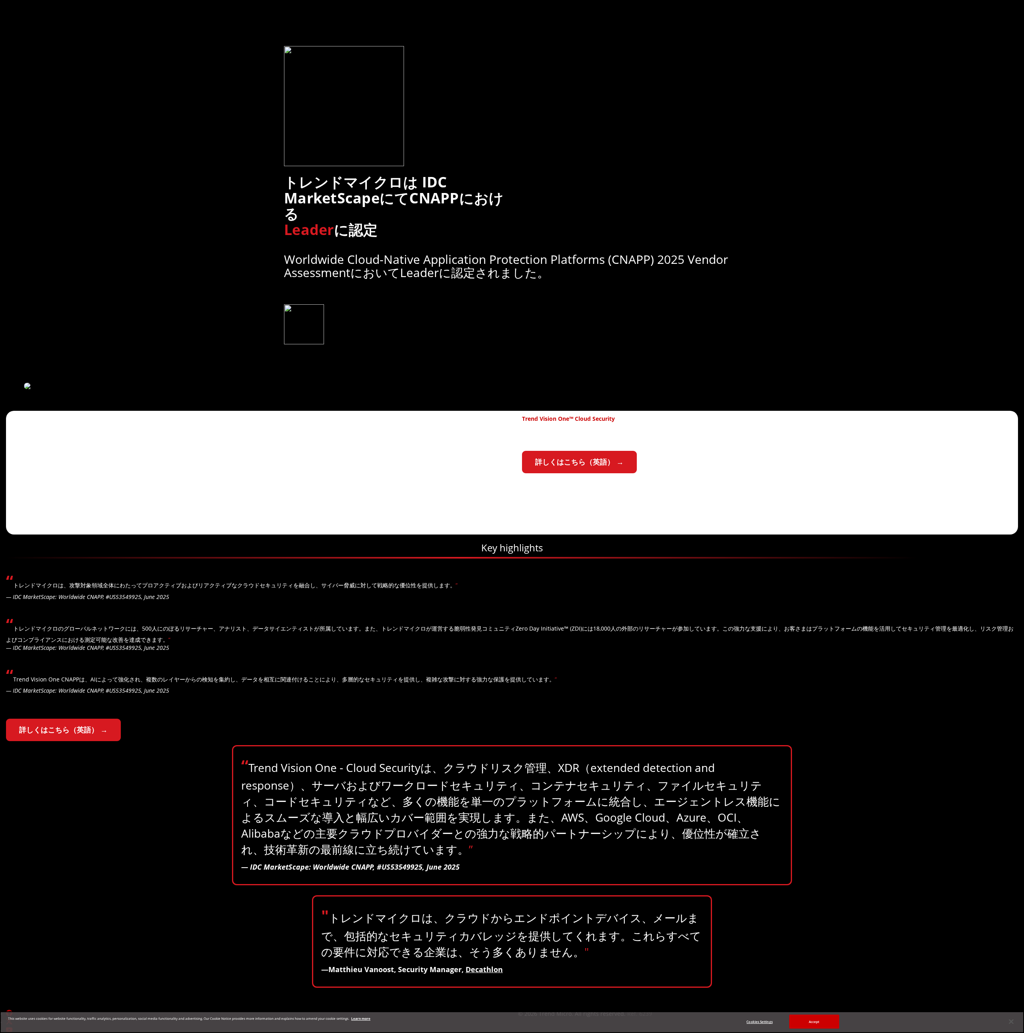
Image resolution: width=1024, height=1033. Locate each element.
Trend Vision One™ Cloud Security (568, 418)
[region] (512, 1022)
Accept (814, 1021)
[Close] (1011, 1022)
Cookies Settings (759, 1021)
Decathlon (484, 969)
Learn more (360, 1019)
